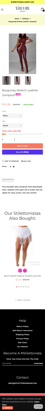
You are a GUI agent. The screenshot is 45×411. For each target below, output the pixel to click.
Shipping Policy (22, 335)
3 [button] (21, 286)
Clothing (25, 19)
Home (17, 19)
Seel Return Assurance (22, 330)
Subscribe (38, 363)
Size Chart (27, 161)
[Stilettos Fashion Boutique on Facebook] (18, 371)
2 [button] (19, 286)
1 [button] (16, 286)
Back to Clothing (23, 300)
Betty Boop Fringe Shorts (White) (22, 276)
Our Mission (22, 347)
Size (3, 121)
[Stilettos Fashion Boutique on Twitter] (30, 371)
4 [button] (23, 286)
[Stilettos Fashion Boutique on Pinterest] (22, 371)
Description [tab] (8, 179)
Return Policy (22, 326)
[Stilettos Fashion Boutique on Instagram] (14, 371)
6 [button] (28, 286)
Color (4, 111)
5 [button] (25, 286)
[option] (22, 257)
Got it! (7, 408)
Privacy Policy (22, 339)
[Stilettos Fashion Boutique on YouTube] (26, 371)
